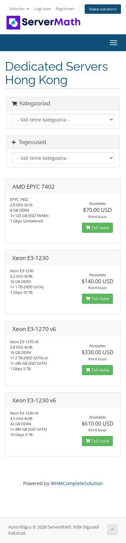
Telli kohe (99, 227)
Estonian (18, 8)
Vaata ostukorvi (103, 8)
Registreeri (65, 8)
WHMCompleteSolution (77, 483)
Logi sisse (42, 8)
